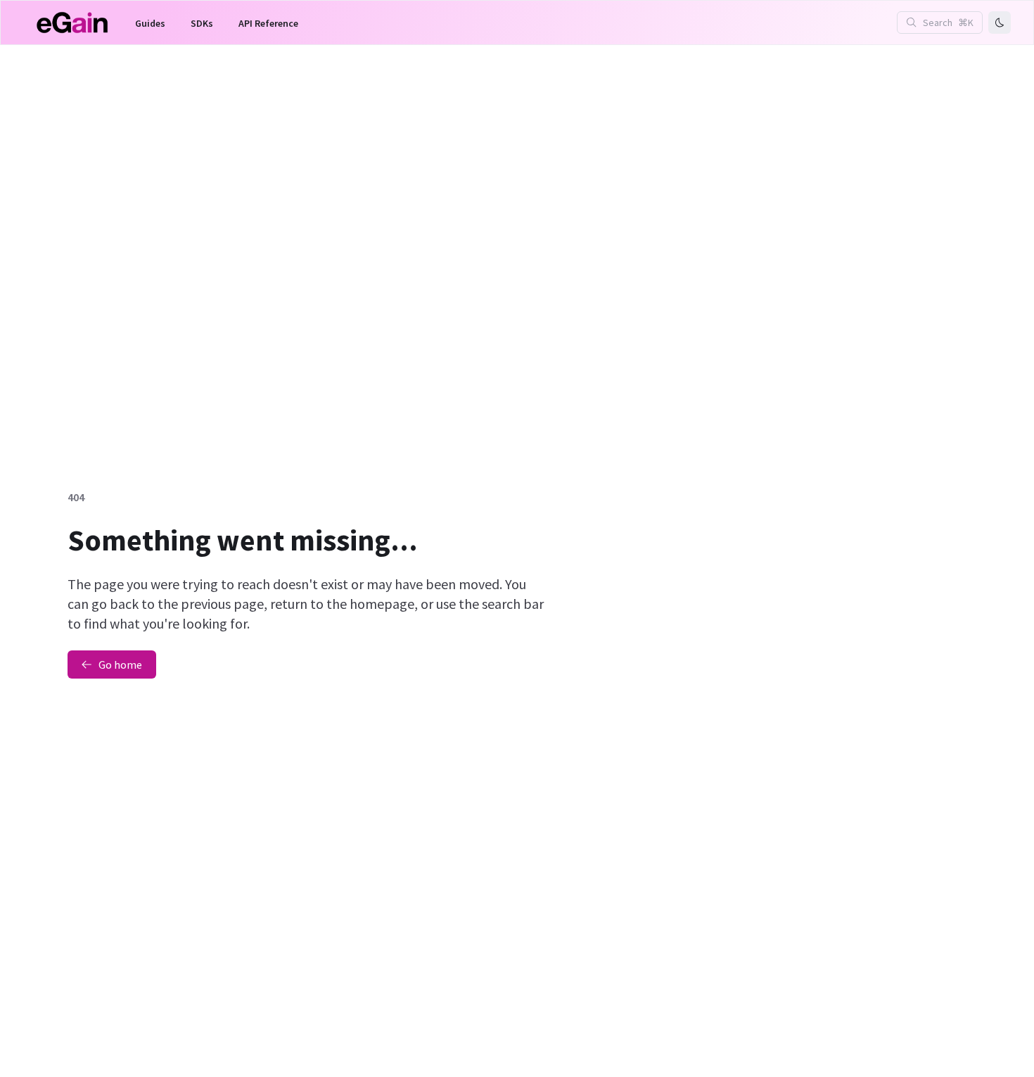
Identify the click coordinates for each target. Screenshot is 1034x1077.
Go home (120, 664)
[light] (999, 22)
